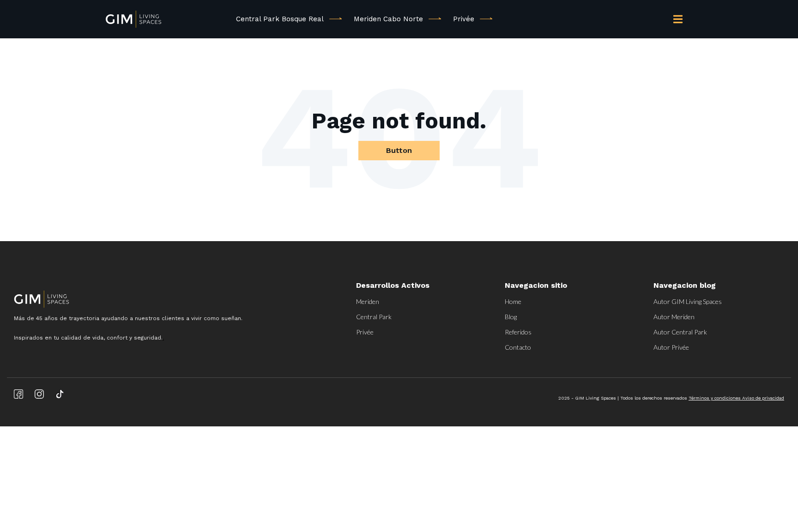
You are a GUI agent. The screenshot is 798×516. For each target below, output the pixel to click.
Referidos (518, 332)
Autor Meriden (674, 317)
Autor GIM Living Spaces (687, 301)
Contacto (518, 347)
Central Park (374, 317)
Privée (463, 19)
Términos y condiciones (715, 398)
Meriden (367, 301)
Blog (511, 317)
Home (513, 301)
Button (399, 150)
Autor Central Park (680, 332)
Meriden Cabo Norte (388, 19)
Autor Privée (671, 347)
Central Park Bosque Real (280, 19)
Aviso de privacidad (763, 398)
